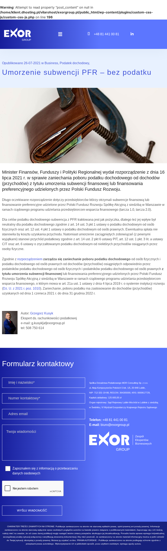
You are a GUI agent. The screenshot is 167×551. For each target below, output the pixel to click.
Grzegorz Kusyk (41, 313)
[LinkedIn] (132, 34)
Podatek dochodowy (74, 63)
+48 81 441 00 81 (106, 34)
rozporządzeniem (29, 259)
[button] (60, 34)
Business (51, 63)
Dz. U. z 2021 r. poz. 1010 (21, 288)
